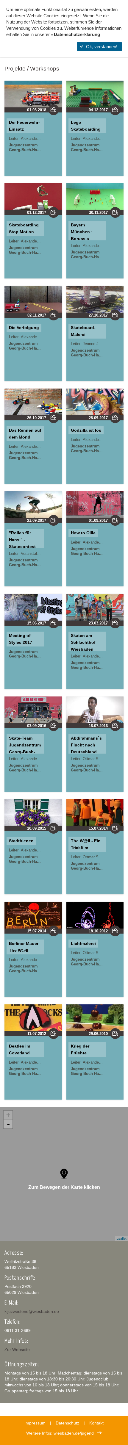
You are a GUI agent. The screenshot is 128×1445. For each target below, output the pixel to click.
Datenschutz (67, 1423)
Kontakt (96, 1423)
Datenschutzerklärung (77, 34)
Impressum (35, 1423)
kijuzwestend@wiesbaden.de (31, 1311)
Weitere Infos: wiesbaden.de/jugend (60, 1433)
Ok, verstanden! (101, 46)
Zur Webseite (17, 1349)
